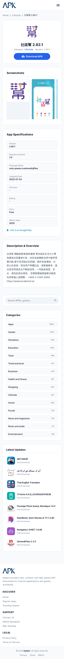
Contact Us (8, 617)
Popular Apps (9, 601)
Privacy (23, 655)
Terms (32, 655)
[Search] (55, 300)
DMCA (41, 655)
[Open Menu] (58, 5)
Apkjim (26, 651)
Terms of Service (11, 642)
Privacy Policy (9, 638)
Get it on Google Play (21, 230)
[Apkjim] (9, 5)
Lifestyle (16, 15)
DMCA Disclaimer (11, 621)
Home (6, 15)
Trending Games (11, 605)
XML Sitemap (9, 626)
